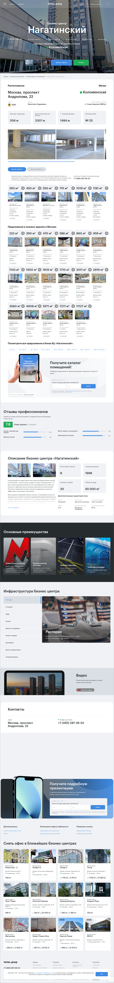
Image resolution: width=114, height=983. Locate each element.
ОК (102, 974)
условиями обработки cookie (45, 972)
